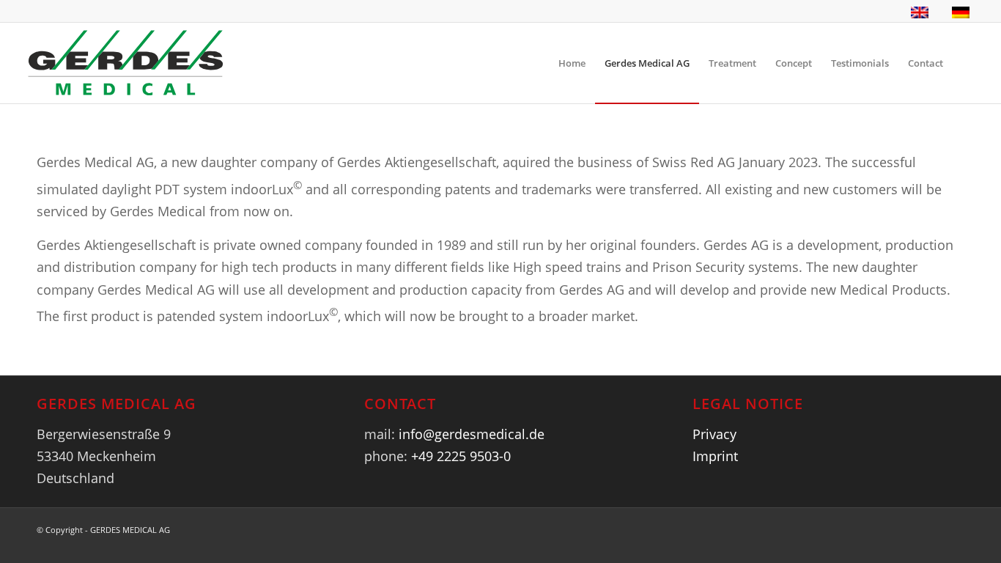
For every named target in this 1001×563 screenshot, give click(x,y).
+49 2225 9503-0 (461, 456)
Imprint (715, 456)
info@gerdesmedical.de (471, 434)
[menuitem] (572, 63)
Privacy (714, 434)
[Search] (967, 63)
